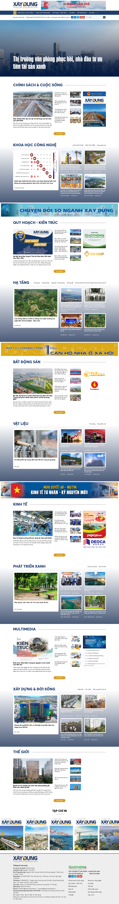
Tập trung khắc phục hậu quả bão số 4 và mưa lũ (61, 102)
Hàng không (45, 283)
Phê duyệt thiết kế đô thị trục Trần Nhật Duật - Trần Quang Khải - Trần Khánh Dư (61, 249)
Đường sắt (70, 283)
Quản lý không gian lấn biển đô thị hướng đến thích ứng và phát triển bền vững (71, 613)
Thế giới (21, 752)
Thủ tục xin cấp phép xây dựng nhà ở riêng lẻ (94, 711)
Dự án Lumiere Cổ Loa (93, 650)
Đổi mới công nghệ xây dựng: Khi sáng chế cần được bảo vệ (61, 530)
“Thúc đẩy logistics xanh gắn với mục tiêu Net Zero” (61, 638)
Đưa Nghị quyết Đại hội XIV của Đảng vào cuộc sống (46, 17)
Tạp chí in (59, 811)
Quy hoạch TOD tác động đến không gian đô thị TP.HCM (61, 232)
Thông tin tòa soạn (20, 865)
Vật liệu (91, 12)
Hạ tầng (71, 12)
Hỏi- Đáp (88, 689)
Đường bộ (37, 283)
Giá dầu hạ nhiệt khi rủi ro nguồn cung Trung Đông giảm (94, 445)
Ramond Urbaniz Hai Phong (96, 655)
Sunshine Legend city (93, 658)
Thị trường (92, 424)
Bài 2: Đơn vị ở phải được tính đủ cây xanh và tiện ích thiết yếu (61, 240)
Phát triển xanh (29, 566)
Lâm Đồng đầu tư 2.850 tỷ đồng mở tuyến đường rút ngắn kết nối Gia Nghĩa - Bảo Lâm (34, 320)
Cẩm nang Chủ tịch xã (99, 689)
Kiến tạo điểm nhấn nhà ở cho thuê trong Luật (61, 646)
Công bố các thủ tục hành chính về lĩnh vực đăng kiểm (61, 94)
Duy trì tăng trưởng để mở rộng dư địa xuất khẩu (32, 538)
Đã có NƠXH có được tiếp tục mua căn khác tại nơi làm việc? (94, 735)
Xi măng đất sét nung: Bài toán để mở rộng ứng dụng (34, 460)
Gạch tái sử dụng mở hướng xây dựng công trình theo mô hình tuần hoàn (61, 761)
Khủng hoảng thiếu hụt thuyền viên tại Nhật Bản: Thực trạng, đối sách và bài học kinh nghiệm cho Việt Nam (71, 306)
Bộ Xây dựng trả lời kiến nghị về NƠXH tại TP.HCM (70, 711)
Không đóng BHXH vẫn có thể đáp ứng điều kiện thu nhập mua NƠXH (34, 726)
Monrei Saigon (91, 663)
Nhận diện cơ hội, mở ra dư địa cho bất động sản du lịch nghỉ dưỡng (61, 389)
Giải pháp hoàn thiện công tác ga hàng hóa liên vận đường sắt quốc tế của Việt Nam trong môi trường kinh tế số (95, 168)
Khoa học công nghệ (42, 12)
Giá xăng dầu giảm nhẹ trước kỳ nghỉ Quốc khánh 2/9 (70, 469)
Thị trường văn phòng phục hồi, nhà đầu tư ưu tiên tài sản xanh (57, 62)
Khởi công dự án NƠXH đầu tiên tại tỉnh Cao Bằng (60, 380)
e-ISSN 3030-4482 (77, 145)
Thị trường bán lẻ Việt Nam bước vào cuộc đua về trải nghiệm (61, 397)
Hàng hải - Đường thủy (58, 283)
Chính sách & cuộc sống (25, 12)
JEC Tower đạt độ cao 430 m (61, 778)
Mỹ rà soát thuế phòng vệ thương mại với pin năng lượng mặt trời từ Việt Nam (94, 470)
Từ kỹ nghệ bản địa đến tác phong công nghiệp (61, 655)
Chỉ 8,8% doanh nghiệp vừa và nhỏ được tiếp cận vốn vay (61, 522)
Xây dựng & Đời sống (34, 689)
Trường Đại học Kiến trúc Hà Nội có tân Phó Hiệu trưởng (61, 111)
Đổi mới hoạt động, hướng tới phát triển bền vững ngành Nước (70, 588)
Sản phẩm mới (101, 424)
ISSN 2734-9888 (90, 145)
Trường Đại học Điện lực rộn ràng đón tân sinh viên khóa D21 (61, 513)
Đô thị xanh (102, 566)
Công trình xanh (92, 566)
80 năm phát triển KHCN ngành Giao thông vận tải (90, 283)
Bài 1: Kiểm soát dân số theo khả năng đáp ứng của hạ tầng (61, 257)
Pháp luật (81, 689)
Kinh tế (20, 504)
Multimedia (24, 629)
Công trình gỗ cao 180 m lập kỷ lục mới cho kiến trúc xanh (61, 786)
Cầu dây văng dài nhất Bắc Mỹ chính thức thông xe (61, 770)
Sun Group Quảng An (93, 653)
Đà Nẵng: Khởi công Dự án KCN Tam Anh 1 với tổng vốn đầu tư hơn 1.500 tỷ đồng (61, 371)
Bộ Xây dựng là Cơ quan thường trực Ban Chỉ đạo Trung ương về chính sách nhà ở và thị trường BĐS (32, 397)
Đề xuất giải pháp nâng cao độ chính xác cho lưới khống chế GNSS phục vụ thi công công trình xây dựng (70, 168)
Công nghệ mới (101, 145)
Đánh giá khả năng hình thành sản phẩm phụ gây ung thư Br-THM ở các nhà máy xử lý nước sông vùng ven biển (95, 192)
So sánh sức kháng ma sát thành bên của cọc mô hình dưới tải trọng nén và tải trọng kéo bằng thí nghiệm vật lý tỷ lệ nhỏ (70, 192)
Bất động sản (81, 12)
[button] (97, 13)
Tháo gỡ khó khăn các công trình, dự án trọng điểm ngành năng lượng (61, 119)
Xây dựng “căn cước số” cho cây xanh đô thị (31, 602)
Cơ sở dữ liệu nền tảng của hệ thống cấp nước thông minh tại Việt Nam (94, 589)
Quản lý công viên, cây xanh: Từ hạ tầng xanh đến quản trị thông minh (95, 612)
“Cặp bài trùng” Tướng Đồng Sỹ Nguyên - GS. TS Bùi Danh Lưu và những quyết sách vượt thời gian (94, 305)
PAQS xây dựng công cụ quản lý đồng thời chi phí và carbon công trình (61, 539)
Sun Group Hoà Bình (93, 661)
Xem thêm (59, 133)
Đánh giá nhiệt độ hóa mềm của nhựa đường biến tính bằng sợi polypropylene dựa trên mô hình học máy (35, 182)
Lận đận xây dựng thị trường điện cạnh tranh (61, 663)
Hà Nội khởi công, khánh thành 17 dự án (70, 330)
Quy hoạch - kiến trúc (59, 12)
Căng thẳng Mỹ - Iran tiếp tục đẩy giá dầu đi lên (71, 445)
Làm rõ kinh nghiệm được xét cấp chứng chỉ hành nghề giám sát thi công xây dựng (71, 735)
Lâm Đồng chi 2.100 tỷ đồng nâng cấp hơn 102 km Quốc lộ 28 (94, 330)
